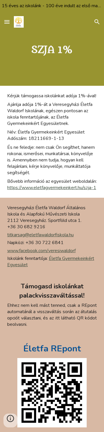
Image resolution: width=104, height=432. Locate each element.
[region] (52, 7)
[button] (7, 22)
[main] (52, 50)
